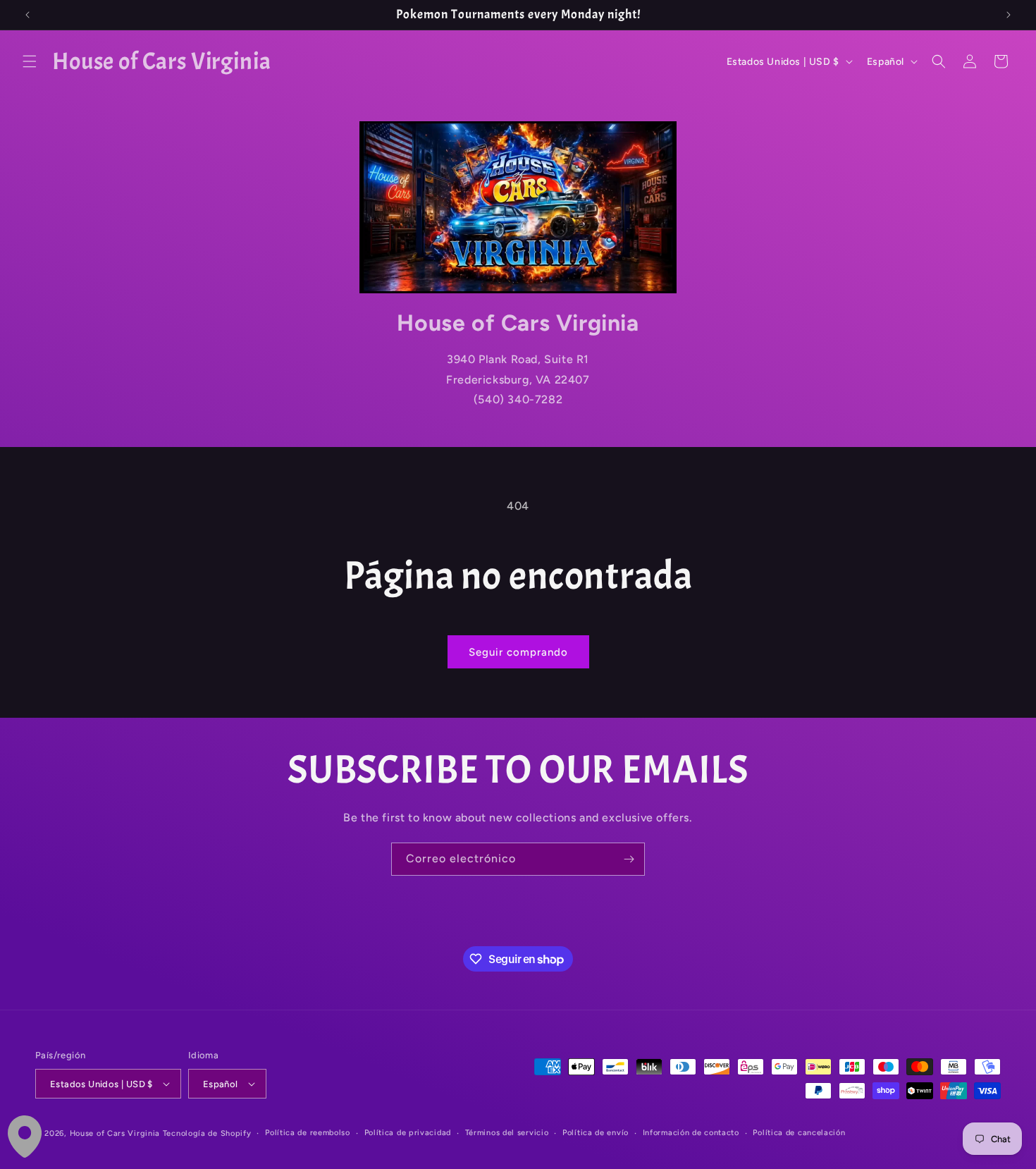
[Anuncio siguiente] (1008, 14)
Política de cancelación (799, 1132)
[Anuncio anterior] (27, 14)
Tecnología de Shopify (207, 1133)
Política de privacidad (407, 1132)
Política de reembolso (307, 1132)
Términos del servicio (507, 1132)
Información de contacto (691, 1132)
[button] (29, 61)
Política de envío (595, 1132)
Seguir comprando (518, 652)
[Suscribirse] (628, 859)
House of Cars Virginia (115, 1133)
